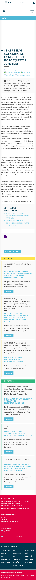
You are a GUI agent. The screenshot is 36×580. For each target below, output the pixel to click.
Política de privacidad (19, 575)
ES (20, 3)
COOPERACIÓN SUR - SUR (9, 521)
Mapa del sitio (5, 577)
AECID (3, 519)
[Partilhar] (14, 70)
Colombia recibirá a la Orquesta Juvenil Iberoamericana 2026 (14, 360)
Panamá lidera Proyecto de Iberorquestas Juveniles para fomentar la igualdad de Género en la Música (17, 467)
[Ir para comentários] (22, 75)
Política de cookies (6, 575)
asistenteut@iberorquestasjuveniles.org (16, 508)
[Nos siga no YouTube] (9, 3)
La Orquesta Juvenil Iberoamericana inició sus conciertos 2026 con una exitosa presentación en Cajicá (16, 318)
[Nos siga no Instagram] (6, 3)
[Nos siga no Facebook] (2, 3)
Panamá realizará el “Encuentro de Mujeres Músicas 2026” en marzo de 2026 (18, 434)
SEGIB (3, 517)
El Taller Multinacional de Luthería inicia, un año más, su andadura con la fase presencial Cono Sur (18, 275)
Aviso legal (30, 575)
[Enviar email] (9, 75)
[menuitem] (18, 18)
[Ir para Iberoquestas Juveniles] (18, 9)
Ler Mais (9, 291)
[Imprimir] (12, 72)
